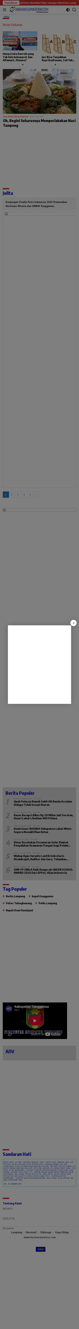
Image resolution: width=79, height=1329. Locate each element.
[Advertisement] (39, 664)
